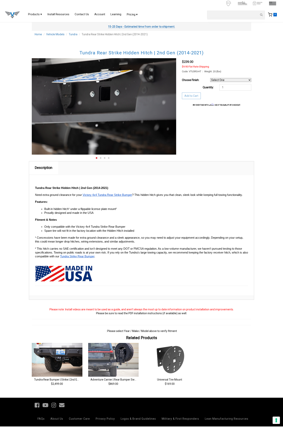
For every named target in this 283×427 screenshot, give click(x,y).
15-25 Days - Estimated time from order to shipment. (141, 26)
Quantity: (208, 87)
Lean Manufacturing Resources (226, 418)
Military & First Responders (180, 418)
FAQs (41, 418)
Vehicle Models (55, 34)
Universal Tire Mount (169, 379)
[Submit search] (261, 15)
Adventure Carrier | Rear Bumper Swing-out (116, 379)
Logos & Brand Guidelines (138, 418)
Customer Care (79, 418)
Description (43, 168)
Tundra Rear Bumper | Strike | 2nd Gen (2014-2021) (65, 379)
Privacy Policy (105, 418)
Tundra (73, 34)
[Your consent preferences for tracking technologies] (276, 420)
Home (38, 34)
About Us (56, 418)
